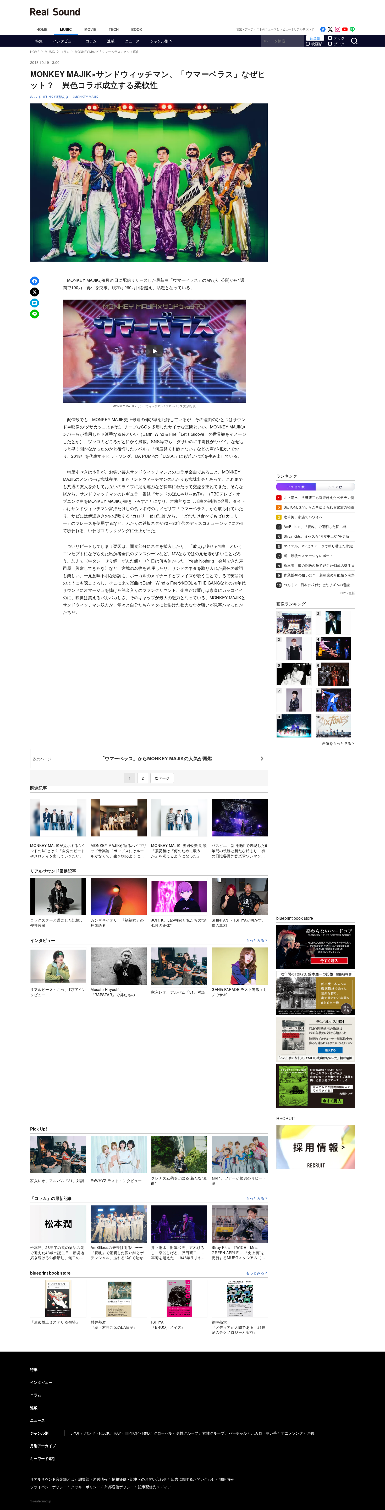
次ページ (162, 778)
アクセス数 (296, 486)
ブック (339, 43)
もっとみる (255, 940)
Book (136, 29)
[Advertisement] (228, 12)
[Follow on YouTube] (345, 29)
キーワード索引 (43, 1458)
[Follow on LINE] (352, 29)
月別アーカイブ (43, 1445)
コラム (91, 40)
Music (66, 29)
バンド (36, 97)
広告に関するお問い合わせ (193, 1479)
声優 (311, 1433)
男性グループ (187, 1433)
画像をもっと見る (336, 743)
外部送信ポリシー (119, 1486)
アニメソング (292, 1433)
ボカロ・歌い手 (264, 1433)
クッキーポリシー (85, 1486)
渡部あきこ (64, 97)
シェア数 (335, 486)
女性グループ (213, 1433)
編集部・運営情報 (93, 1479)
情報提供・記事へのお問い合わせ (139, 1479)
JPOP (75, 1433)
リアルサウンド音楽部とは (52, 1479)
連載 (110, 40)
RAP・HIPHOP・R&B (132, 1433)
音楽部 (315, 38)
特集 (39, 40)
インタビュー (64, 40)
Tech (114, 29)
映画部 (316, 43)
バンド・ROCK (96, 1433)
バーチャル (238, 1433)
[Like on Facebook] (323, 29)
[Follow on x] (330, 29)
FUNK (48, 97)
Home (41, 29)
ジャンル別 (159, 40)
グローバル (163, 1433)
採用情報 (226, 1479)
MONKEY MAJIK (86, 97)
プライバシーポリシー (48, 1486)
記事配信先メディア (154, 1486)
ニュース (132, 40)
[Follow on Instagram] (337, 29)
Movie (90, 29)
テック (339, 38)
